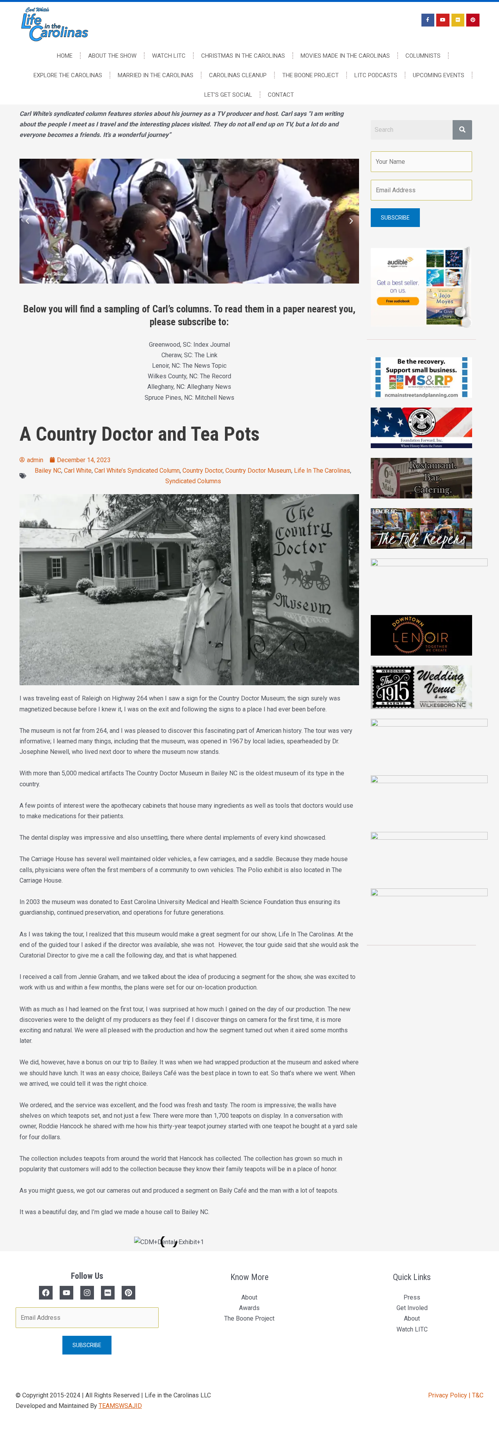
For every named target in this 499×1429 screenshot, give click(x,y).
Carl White (78, 470)
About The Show (112, 55)
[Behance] (128, 1293)
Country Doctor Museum (258, 470)
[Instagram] (87, 1293)
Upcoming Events (438, 75)
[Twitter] (66, 1293)
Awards (249, 1308)
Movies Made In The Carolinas (345, 55)
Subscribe (395, 218)
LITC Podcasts (375, 75)
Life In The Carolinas (322, 470)
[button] (27, 221)
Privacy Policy (448, 1395)
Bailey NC (48, 470)
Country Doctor (202, 470)
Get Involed (412, 1308)
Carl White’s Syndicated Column (137, 470)
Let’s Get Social (228, 94)
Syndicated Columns (193, 481)
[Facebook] (46, 1293)
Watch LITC (169, 55)
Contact (281, 94)
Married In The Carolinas (155, 75)
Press (411, 1297)
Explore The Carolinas (68, 75)
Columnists (423, 55)
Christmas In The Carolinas (243, 55)
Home (65, 55)
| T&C (476, 1395)
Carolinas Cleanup (238, 75)
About (249, 1297)
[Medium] (108, 1293)
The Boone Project (310, 75)
